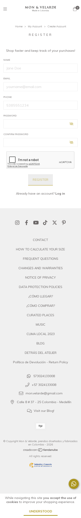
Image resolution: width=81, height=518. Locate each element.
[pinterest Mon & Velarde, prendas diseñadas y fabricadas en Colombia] (64, 222)
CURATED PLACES (40, 315)
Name (6, 59)
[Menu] (7, 9)
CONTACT (40, 240)
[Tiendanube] (41, 451)
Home (18, 26)
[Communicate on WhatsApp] (74, 484)
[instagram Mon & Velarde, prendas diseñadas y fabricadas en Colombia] (17, 222)
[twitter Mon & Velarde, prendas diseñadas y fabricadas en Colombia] (54, 222)
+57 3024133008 (44, 385)
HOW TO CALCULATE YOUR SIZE (40, 249)
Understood (40, 511)
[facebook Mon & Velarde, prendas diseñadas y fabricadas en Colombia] (26, 222)
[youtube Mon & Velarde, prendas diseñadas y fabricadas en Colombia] (36, 222)
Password (10, 115)
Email (6, 78)
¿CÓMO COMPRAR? (40, 306)
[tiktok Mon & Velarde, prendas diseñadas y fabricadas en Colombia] (45, 222)
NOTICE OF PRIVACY (40, 277)
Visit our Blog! (44, 411)
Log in (60, 193)
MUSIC (40, 324)
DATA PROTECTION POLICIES (40, 287)
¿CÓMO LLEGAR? (40, 296)
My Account (35, 26)
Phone (7, 97)
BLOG (40, 343)
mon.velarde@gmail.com (44, 393)
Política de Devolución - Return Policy (40, 362)
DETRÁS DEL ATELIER (40, 353)
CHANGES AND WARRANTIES (40, 268)
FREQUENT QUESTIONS (40, 259)
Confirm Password (15, 134)
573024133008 (44, 376)
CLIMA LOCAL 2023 (41, 334)
